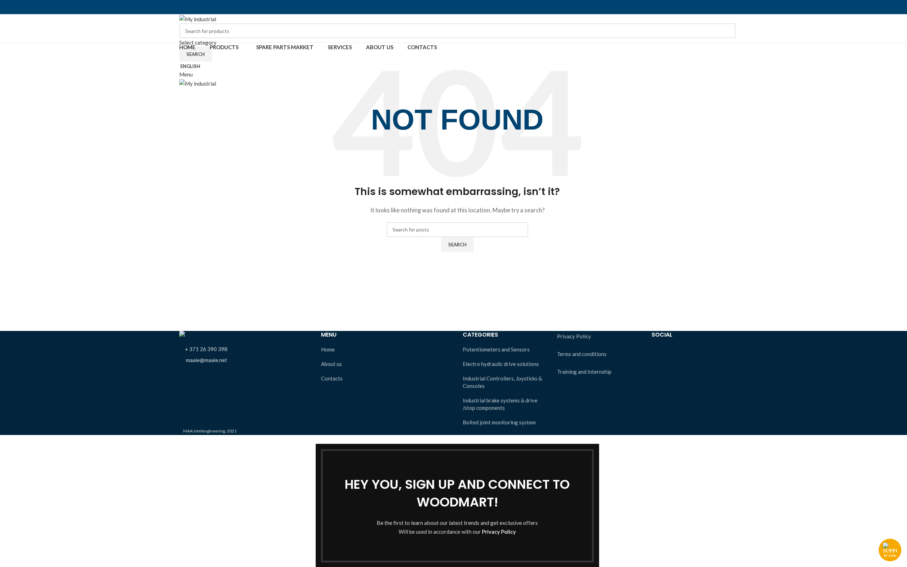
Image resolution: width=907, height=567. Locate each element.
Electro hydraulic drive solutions (501, 364)
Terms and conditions (582, 354)
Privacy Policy (574, 336)
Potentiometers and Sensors (496, 349)
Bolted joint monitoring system (499, 422)
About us (331, 364)
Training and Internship (584, 371)
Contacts (332, 378)
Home (328, 349)
